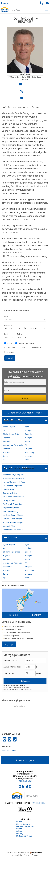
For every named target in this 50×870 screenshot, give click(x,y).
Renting (19, 833)
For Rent (36, 614)
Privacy (35, 855)
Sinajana (28, 449)
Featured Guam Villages (14, 420)
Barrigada (29, 430)
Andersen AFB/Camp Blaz (13, 474)
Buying (19, 829)
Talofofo (6, 452)
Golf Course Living (10, 511)
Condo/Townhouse (26, 343)
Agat (27, 426)
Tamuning (29, 452)
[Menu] (46, 10)
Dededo (28, 434)
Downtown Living (10, 493)
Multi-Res (11, 348)
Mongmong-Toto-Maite (13, 445)
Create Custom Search (13, 530)
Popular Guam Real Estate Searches (19, 468)
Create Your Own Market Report (25, 412)
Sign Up (9, 644)
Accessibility (17, 855)
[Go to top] (43, 855)
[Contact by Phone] (41, 2)
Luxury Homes (9, 500)
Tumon (6, 456)
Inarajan (28, 438)
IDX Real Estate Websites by (18, 852)
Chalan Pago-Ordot (11, 434)
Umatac (28, 456)
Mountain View (9, 526)
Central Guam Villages (12, 519)
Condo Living (8, 489)
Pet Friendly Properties (12, 504)
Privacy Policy (38, 802)
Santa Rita (7, 449)
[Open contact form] (47, 2)
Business (10, 352)
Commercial (36, 348)
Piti (26, 445)
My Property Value (24, 836)
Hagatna (6, 438)
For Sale (13, 614)
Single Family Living (11, 508)
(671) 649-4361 (25, 781)
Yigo (5, 460)
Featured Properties (25, 826)
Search (19, 821)
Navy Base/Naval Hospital (13, 478)
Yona (27, 460)
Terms (27, 855)
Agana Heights (9, 426)
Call (26, 91)
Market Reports (10, 538)
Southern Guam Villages (13, 522)
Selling (19, 831)
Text (26, 98)
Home (9, 343)
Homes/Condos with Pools (14, 482)
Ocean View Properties (12, 485)
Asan (5, 430)
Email (26, 84)
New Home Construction (13, 496)
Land (23, 348)
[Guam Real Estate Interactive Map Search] (25, 600)
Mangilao (7, 441)
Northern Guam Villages (13, 515)
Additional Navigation (25, 760)
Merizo (27, 441)
